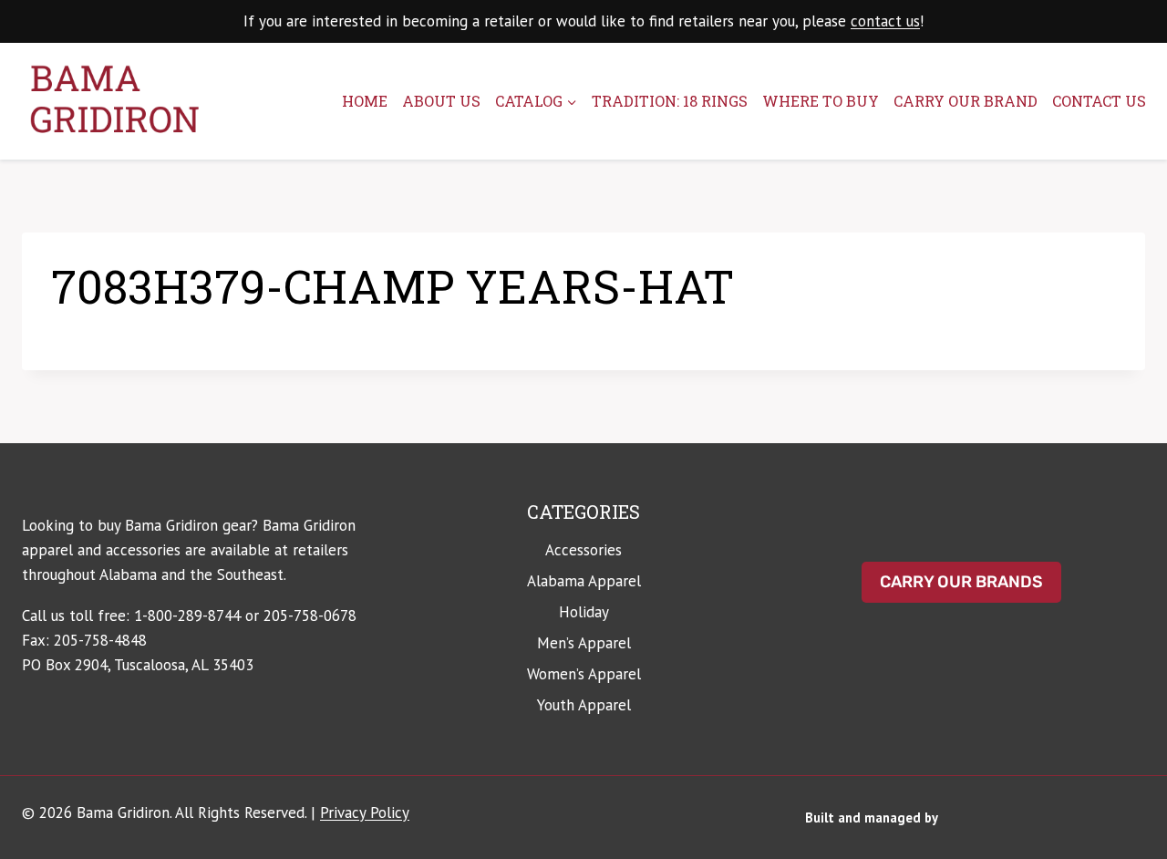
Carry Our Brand (965, 100)
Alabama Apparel (584, 581)
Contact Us (1099, 100)
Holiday (584, 612)
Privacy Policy (364, 812)
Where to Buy (820, 100)
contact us (885, 21)
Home (364, 100)
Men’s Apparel (584, 643)
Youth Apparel (584, 705)
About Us (441, 100)
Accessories (583, 550)
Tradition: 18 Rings (670, 100)
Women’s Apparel (584, 674)
